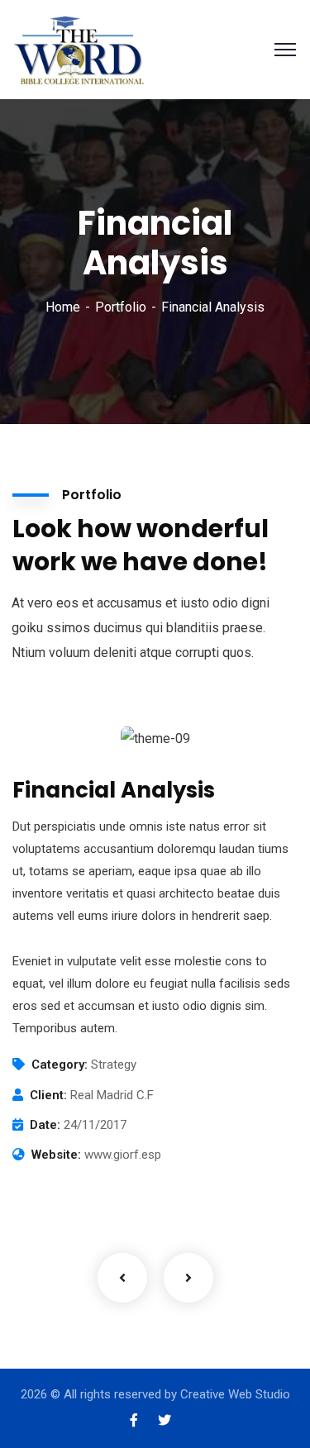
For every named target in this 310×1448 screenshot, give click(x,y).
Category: (59, 1064)
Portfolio (120, 307)
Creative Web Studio (235, 1394)
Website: (56, 1154)
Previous (122, 1278)
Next (188, 1278)
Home (62, 307)
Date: (45, 1124)
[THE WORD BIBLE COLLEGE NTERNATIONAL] (80, 48)
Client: (48, 1095)
